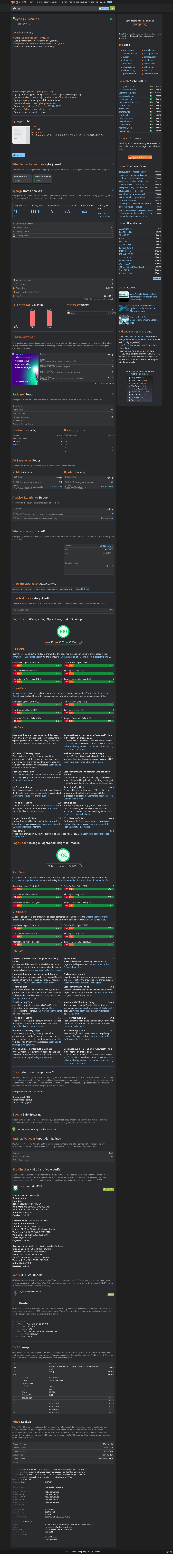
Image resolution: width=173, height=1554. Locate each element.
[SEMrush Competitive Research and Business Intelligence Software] (24, 337)
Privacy (90, 1552)
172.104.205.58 (126, 254)
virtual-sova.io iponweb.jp (132, 197)
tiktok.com (128, 60)
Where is (28, 531)
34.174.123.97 (125, 264)
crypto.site (124, 115)
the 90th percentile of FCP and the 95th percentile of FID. (84, 657)
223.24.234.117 (125, 229)
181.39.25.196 (125, 251)
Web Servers (20, 176)
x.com (126, 57)
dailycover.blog (126, 118)
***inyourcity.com (127, 86)
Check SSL (108, 1189)
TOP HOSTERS (63, 2)
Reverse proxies (43, 176)
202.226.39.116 (54, 106)
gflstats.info (124, 112)
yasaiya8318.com (82, 589)
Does (33, 1072)
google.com (128, 50)
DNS (20, 1347)
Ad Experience (26, 460)
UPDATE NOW (140, 25)
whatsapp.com (151, 74)
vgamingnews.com (127, 93)
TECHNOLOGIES (100, 2)
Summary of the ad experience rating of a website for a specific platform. (43, 466)
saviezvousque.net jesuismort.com (136, 210)
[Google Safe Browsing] (13, 1129)
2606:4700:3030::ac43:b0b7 (132, 267)
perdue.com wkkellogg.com (132, 172)
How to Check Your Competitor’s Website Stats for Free (144, 320)
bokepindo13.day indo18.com (133, 188)
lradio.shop (124, 109)
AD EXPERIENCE (74, 2)
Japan (72, 313)
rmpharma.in (124, 131)
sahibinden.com (126, 99)
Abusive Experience (30, 497)
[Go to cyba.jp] (39, 19)
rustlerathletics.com (128, 102)
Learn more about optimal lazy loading (96, 783)
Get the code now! (140, 374)
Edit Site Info (19, 155)
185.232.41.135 (125, 232)
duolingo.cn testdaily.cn (131, 178)
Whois (21, 1421)
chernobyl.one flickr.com (131, 184)
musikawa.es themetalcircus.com (135, 213)
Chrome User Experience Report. (27, 657)
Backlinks (23, 394)
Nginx (18, 181)
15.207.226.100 (126, 248)
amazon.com (150, 57)
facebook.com (130, 53)
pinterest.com (129, 74)
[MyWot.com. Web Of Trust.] (15, 1138)
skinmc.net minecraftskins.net (133, 181)
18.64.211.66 (124, 238)
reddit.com (149, 60)
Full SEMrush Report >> (104, 383)
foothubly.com (125, 128)
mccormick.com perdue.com (133, 175)
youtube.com (150, 50)
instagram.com (151, 53)
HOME (32, 2)
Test (112, 1295)
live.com (148, 70)
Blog (84, 1552)
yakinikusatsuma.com (22, 589)
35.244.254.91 (125, 260)
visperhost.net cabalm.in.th (132, 194)
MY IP (109, 2)
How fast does (30, 598)
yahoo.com (149, 67)
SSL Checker (36, 1169)
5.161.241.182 (125, 270)
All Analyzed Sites (73, 1552)
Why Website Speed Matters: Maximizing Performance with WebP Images (143, 297)
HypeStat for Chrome (142, 157)
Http (20, 1303)
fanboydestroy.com (128, 89)
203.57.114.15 (125, 257)
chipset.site (124, 124)
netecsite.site (125, 121)
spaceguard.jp (66, 589)
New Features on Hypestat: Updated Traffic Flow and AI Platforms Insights (142, 308)
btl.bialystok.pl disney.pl (131, 191)
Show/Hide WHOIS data (134, 345)
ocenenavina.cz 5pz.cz (130, 207)
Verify (27, 1275)
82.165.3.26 (124, 235)
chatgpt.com (129, 67)
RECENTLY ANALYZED (50, 2)
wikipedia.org (129, 70)
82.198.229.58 (125, 245)
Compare (105, 8)
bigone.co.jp (39, 589)
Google (27, 1114)
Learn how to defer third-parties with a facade (34, 743)
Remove (127, 351)
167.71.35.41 (124, 241)
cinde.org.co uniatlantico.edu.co (135, 203)
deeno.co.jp (52, 589)
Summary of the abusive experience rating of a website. (36, 503)
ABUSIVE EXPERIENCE (87, 2)
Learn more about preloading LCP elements (83, 762)
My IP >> (157, 278)
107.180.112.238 (126, 273)
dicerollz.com (125, 105)
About (97, 1552)
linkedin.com (149, 63)
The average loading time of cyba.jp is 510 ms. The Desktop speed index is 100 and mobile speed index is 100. (60, 603)
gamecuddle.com (126, 96)
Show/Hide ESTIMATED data (137, 337)
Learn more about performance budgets (30, 796)
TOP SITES (39, 2)
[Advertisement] (63, 70)
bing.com (127, 63)
